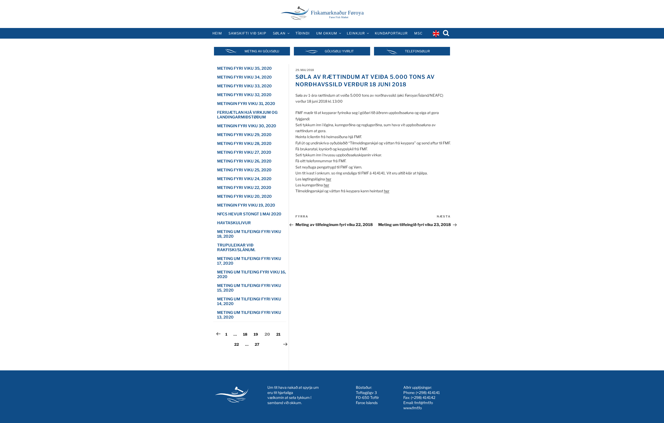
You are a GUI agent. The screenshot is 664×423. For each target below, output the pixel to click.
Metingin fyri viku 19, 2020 (246, 205)
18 (246, 334)
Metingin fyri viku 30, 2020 (246, 126)
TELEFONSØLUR (417, 51)
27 (258, 344)
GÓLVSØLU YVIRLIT (339, 51)
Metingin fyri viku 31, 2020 (246, 103)
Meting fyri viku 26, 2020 (244, 161)
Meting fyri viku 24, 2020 (244, 179)
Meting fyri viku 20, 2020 (244, 196)
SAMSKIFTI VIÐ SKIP (247, 33)
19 (257, 334)
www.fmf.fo (412, 408)
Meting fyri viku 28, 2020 (244, 143)
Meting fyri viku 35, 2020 (244, 68)
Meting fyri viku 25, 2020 (244, 170)
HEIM (217, 33)
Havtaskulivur (234, 223)
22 (237, 344)
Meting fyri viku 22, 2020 (244, 187)
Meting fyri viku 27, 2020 (244, 152)
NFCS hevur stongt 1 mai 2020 (249, 214)
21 (279, 334)
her (328, 179)
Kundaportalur (391, 33)
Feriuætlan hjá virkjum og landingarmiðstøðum (247, 114)
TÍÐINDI (302, 33)
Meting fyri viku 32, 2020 (244, 95)
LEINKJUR (356, 33)
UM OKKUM (326, 33)
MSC (418, 33)
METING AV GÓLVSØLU (262, 51)
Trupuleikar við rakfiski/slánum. (236, 247)
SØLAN (279, 33)
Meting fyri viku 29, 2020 (244, 134)
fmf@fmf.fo (423, 402)
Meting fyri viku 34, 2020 (244, 77)
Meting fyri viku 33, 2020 (244, 86)
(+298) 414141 (428, 392)
